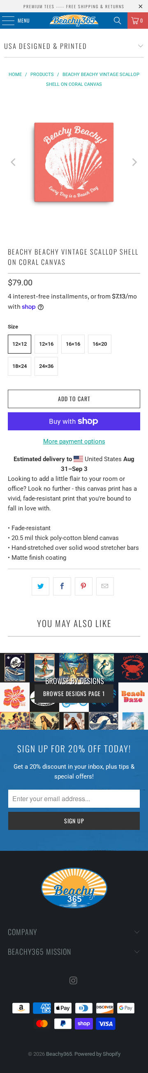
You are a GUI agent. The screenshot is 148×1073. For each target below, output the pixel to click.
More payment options (74, 441)
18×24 (19, 366)
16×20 (99, 344)
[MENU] (3, 20)
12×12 (19, 344)
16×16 (73, 344)
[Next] (134, 162)
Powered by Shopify (97, 1054)
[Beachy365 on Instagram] (73, 981)
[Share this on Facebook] (62, 586)
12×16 (46, 344)
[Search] (117, 20)
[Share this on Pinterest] (83, 586)
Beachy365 (59, 1054)
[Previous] (14, 162)
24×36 (46, 366)
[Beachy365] (74, 20)
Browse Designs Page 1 (74, 693)
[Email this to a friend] (105, 586)
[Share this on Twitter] (40, 586)
